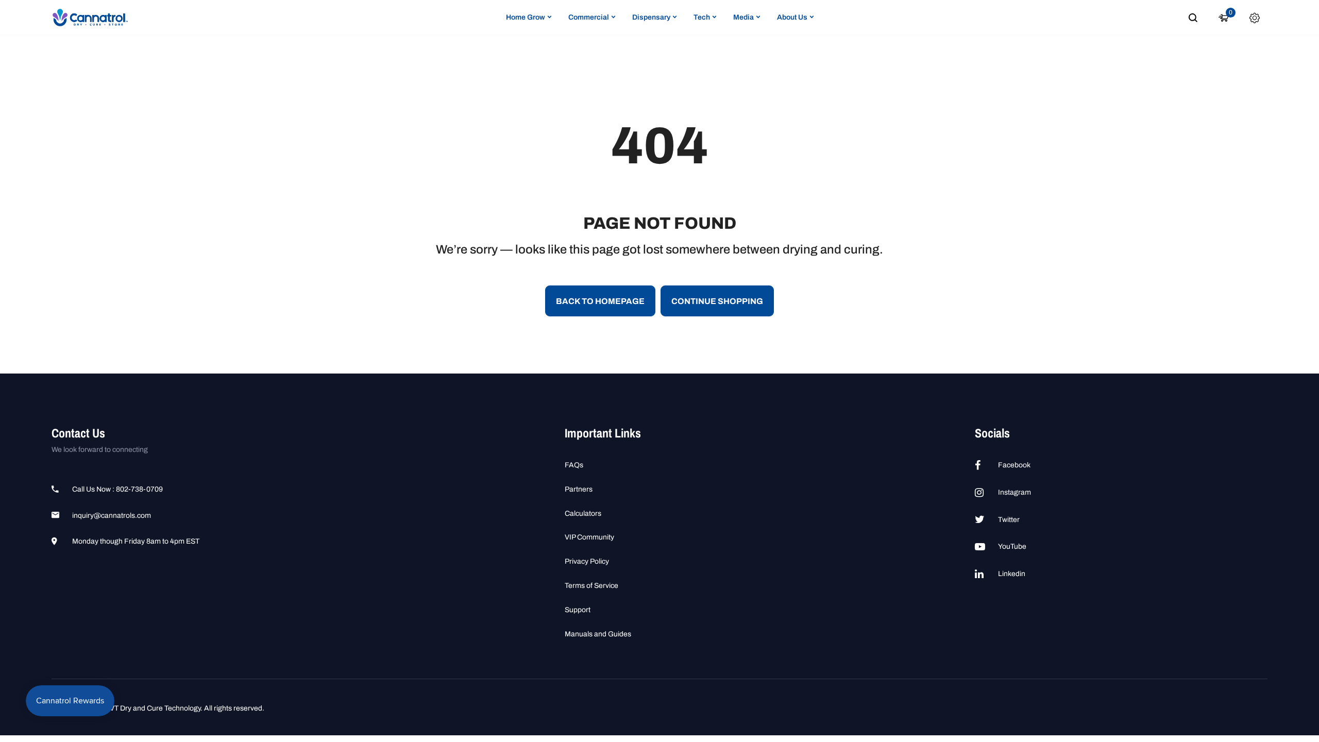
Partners (579, 489)
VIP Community (589, 537)
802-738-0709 (139, 489)
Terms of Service (591, 585)
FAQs (574, 465)
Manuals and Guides (598, 634)
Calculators (583, 513)
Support (577, 610)
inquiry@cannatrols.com (111, 515)
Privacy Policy (587, 561)
